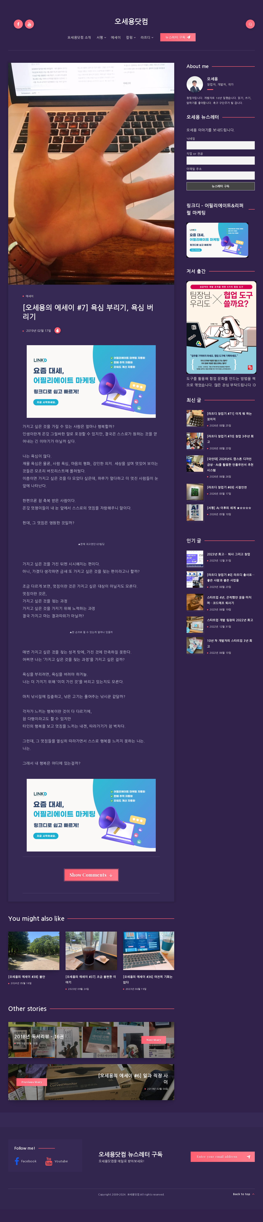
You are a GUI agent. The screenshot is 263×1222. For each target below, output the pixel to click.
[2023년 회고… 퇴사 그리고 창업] (195, 559)
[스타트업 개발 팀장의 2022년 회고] (195, 624)
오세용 (212, 79)
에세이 (116, 37)
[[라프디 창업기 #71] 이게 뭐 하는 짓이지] (195, 418)
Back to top (242, 1194)
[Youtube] (29, 24)
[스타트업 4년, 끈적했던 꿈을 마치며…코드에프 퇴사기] (195, 602)
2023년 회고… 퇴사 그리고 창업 (228, 554)
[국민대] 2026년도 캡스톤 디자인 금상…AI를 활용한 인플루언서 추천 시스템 (230, 465)
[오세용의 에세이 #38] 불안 (26, 976)
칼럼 (129, 37)
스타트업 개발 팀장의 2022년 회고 (230, 620)
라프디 (145, 37)
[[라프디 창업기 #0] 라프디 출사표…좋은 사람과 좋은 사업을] (195, 579)
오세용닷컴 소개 (79, 37)
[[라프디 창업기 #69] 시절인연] (195, 492)
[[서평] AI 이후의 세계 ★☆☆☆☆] (195, 512)
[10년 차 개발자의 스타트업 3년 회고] (195, 645)
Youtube (60, 1161)
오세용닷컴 (131, 21)
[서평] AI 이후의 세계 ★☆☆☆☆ (229, 508)
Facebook (28, 1161)
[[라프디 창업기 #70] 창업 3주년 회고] (195, 441)
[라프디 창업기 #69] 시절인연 (227, 487)
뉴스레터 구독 (175, 37)
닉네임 (191, 138)
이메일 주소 (194, 169)
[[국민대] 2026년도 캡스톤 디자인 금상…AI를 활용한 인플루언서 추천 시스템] (195, 463)
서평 (100, 37)
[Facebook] (18, 24)
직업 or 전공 (195, 153)
